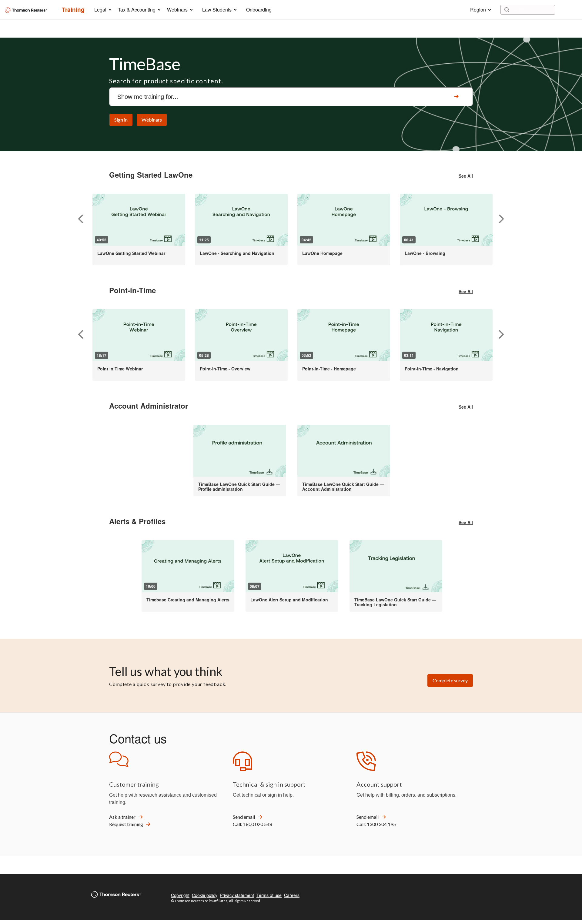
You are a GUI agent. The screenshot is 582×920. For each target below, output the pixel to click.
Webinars (152, 119)
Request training (126, 824)
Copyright (180, 895)
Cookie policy (204, 895)
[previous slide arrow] (80, 219)
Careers (291, 895)
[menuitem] (73, 9)
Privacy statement (237, 895)
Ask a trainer (122, 817)
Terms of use (269, 895)
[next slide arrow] (501, 219)
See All (466, 176)
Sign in (121, 119)
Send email (244, 817)
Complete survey (450, 680)
